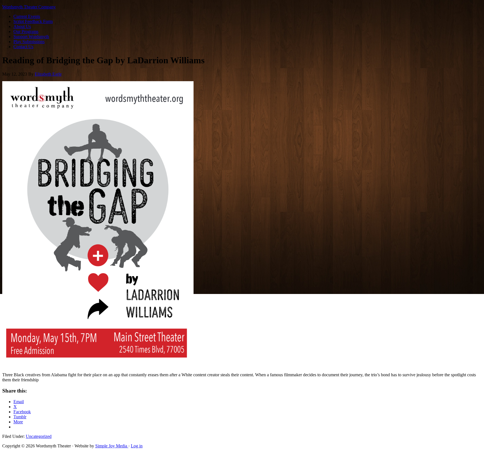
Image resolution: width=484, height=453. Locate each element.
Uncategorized (39, 436)
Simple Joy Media (111, 445)
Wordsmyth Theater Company (29, 6)
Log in (137, 445)
